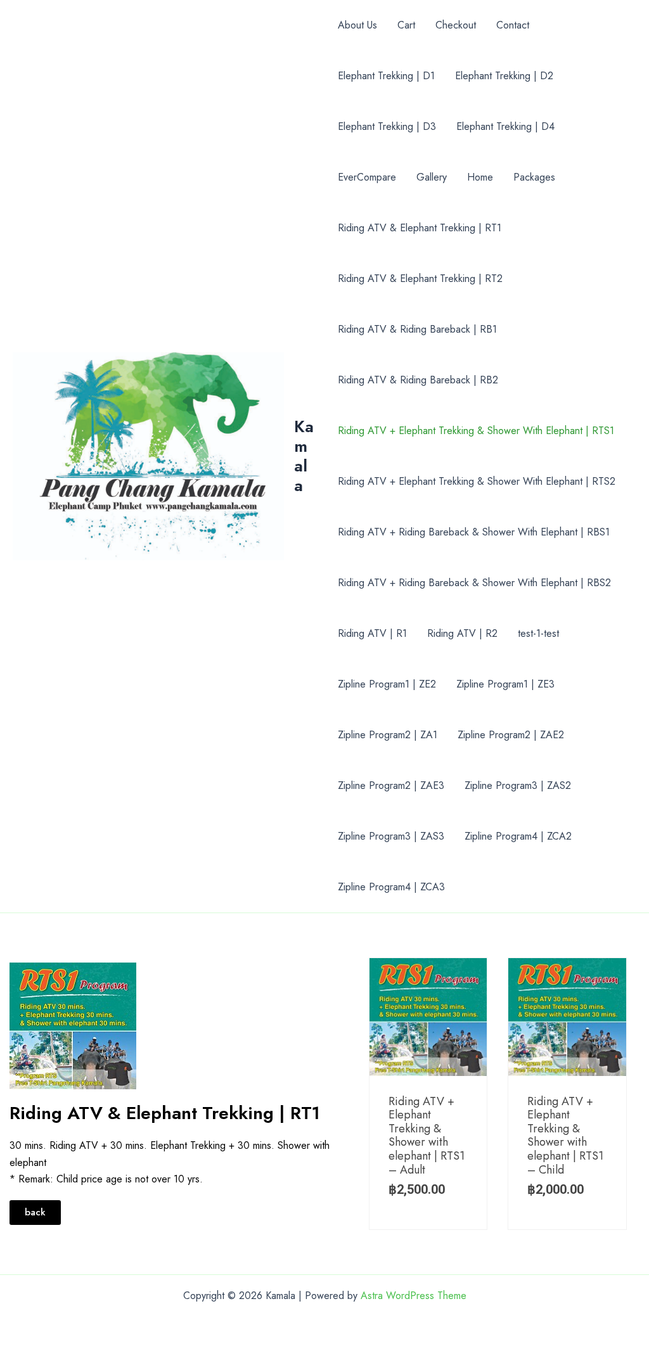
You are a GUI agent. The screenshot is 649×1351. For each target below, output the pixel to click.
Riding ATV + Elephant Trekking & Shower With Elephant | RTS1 (476, 430)
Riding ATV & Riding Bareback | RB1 (417, 329)
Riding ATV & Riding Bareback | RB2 (418, 380)
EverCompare (367, 177)
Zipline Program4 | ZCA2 (518, 836)
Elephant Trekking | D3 (387, 126)
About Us (357, 25)
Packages (534, 177)
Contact (512, 25)
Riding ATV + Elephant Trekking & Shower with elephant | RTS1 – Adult (427, 1135)
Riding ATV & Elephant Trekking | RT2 (420, 278)
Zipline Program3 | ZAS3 (391, 836)
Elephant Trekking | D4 (505, 126)
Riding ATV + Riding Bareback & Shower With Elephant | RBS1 (474, 532)
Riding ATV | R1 (372, 633)
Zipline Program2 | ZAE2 (511, 734)
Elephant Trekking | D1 (386, 75)
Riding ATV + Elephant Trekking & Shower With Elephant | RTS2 (476, 481)
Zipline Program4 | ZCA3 (391, 887)
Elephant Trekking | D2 (504, 75)
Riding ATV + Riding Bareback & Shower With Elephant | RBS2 (474, 582)
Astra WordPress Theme (413, 1295)
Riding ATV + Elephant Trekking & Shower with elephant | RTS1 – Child (565, 1135)
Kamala (304, 456)
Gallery (431, 177)
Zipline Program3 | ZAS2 (518, 785)
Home (480, 177)
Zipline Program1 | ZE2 (387, 684)
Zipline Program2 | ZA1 (387, 734)
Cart (406, 25)
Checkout (455, 25)
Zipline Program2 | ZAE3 (391, 785)
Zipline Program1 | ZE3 (505, 684)
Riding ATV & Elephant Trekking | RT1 (419, 228)
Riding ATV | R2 (462, 633)
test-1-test (538, 633)
